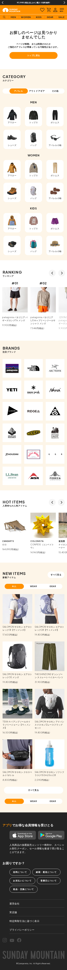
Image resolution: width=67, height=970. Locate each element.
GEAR (52, 586)
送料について (20, 872)
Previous (2, 2)
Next (64, 2)
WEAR (33, 586)
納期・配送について (46, 872)
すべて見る (56, 574)
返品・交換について (23, 889)
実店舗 (13, 912)
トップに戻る (33, 55)
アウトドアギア (37, 91)
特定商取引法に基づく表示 (24, 920)
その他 (55, 91)
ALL (14, 586)
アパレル (18, 91)
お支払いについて (22, 880)
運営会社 (14, 903)
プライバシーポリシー (21, 929)
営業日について (49, 880)
